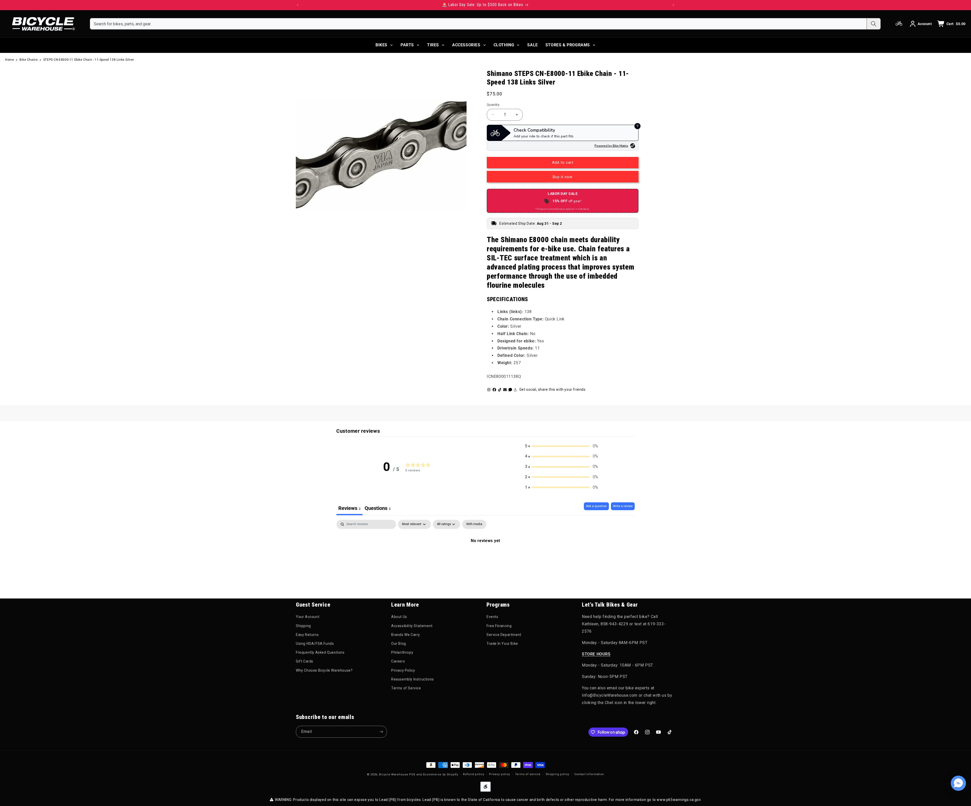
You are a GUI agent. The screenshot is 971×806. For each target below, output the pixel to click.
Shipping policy (557, 774)
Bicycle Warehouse (393, 774)
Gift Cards (304, 661)
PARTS (407, 45)
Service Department (504, 635)
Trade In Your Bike (502, 644)
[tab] (378, 508)
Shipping (303, 626)
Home (9, 59)
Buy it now (562, 177)
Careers (398, 661)
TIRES (433, 45)
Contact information (589, 774)
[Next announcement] (673, 5)
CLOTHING (504, 45)
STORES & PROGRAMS (567, 45)
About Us (399, 617)
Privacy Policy (403, 670)
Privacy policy (499, 774)
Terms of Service (406, 688)
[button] (561, 446)
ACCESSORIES (466, 45)
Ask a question (596, 506)
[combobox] (478, 23)
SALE (532, 45)
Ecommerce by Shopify (440, 774)
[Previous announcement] (297, 5)
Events (492, 617)
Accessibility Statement (412, 626)
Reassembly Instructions (412, 679)
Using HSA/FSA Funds (315, 644)
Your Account (307, 617)
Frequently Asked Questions (320, 652)
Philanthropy (402, 652)
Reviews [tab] (349, 508)
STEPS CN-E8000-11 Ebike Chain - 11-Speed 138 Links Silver (88, 59)
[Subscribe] (381, 732)
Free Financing (499, 626)
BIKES (381, 45)
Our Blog (398, 644)
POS (412, 774)
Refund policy (473, 774)
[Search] (873, 23)
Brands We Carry (405, 635)
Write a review (623, 506)
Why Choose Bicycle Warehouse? (324, 670)
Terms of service (528, 774)
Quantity (493, 105)
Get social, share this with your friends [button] (552, 389)
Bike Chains (28, 59)
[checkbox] (474, 524)
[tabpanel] (485, 558)
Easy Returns (307, 635)
